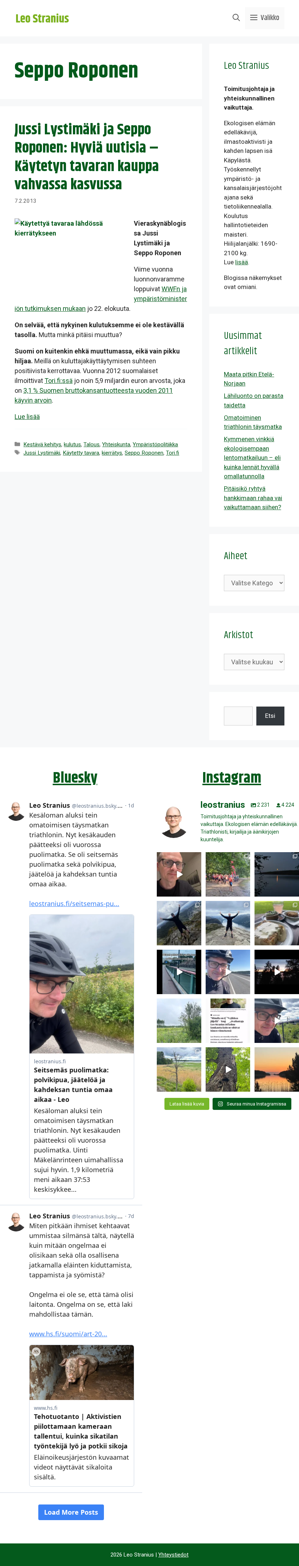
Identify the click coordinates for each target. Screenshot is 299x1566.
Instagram (231, 778)
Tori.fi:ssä (58, 380)
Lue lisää (27, 416)
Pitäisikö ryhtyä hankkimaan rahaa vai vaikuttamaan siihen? (253, 498)
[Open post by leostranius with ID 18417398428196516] (228, 923)
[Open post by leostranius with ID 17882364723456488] (179, 1020)
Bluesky (75, 778)
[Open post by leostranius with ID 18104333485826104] (228, 1069)
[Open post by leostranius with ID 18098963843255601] (277, 923)
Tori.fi (172, 453)
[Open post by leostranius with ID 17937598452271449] (228, 1020)
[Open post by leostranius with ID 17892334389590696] (179, 972)
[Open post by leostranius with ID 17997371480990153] (179, 874)
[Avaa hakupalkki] (236, 18)
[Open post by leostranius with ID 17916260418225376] (179, 923)
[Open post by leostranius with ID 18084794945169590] (277, 972)
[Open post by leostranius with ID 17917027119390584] (179, 1069)
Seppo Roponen (144, 453)
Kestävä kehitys (42, 444)
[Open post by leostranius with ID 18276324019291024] (277, 874)
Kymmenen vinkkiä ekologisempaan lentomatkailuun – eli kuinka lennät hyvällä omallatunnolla (252, 457)
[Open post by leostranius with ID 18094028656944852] (277, 1069)
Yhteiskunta (116, 444)
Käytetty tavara (81, 453)
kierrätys (112, 453)
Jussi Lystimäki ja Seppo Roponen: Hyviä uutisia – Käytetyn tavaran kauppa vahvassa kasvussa (87, 157)
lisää (241, 262)
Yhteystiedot (173, 1554)
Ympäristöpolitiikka (155, 444)
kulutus (72, 444)
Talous (92, 444)
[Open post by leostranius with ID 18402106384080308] (228, 972)
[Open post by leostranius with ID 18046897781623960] (277, 1020)
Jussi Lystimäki (41, 453)
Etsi (270, 715)
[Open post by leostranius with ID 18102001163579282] (228, 874)
